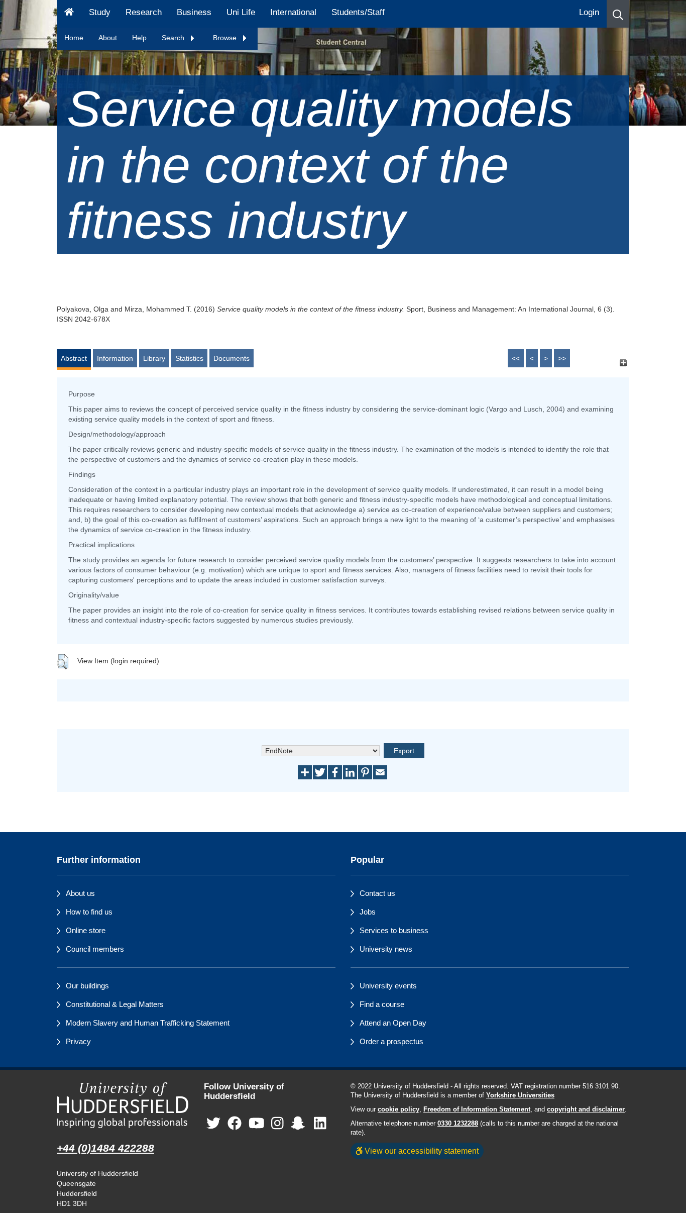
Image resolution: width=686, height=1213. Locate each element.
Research (144, 12)
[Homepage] (69, 14)
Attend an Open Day (393, 1023)
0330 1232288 (457, 1123)
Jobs (368, 911)
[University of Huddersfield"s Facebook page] (234, 1123)
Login (589, 12)
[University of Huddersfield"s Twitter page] (213, 1123)
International (293, 12)
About (107, 38)
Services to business (394, 930)
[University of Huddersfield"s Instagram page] (277, 1123)
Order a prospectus (391, 1041)
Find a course (382, 1004)
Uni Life (240, 12)
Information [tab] (115, 358)
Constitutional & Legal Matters (115, 1004)
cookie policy (398, 1109)
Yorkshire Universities (520, 1095)
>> (562, 358)
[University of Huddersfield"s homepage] (123, 1105)
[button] (618, 14)
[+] (623, 363)
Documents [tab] (231, 358)
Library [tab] (154, 358)
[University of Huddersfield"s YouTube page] (257, 1123)
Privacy (78, 1041)
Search (174, 38)
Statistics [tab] (189, 358)
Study (99, 12)
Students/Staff (358, 12)
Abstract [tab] (74, 358)
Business (194, 12)
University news (386, 949)
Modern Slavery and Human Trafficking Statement (148, 1023)
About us (80, 893)
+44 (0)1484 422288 (105, 1148)
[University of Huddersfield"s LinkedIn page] (320, 1123)
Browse (226, 38)
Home (73, 38)
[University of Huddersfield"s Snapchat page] (300, 1123)
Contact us (377, 893)
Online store (85, 930)
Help (139, 38)
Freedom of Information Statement (476, 1109)
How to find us (89, 911)
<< (516, 358)
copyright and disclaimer (586, 1109)
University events (388, 985)
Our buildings (87, 985)
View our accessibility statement (421, 1150)
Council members (95, 949)
